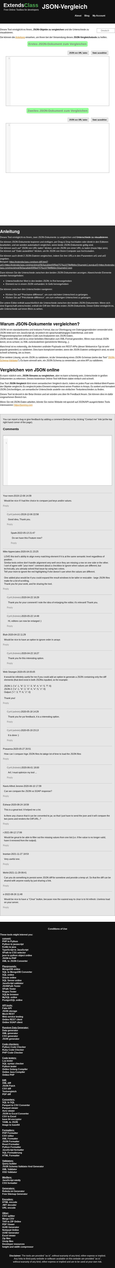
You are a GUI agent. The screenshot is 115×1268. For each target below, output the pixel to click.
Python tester (9, 1066)
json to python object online (17, 955)
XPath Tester (9, 989)
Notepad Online (10, 1230)
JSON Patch (8, 1086)
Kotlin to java (9, 947)
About (78, 15)
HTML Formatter (10, 1155)
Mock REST (8, 1014)
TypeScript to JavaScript (15, 950)
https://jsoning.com (23, 405)
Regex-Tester (9, 991)
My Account (99, 15)
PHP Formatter (10, 1133)
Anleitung (20, 37)
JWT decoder (9, 1205)
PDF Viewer (8, 1224)
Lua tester (7, 1061)
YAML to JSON (10, 1122)
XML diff (6, 1083)
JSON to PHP (9, 958)
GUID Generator (10, 1227)
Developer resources (13, 1244)
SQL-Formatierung (12, 1153)
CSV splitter (8, 1216)
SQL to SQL (8, 1102)
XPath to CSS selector (14, 952)
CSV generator (10, 1036)
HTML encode (9, 1202)
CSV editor (8, 1136)
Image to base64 (11, 1125)
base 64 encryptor (11, 1119)
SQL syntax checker (13, 1063)
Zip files (6, 1238)
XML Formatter (10, 1138)
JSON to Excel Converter (15, 1113)
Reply (6, 506)
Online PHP (8, 1075)
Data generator (10, 1030)
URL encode (9, 1208)
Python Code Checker (14, 1047)
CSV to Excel (9, 1116)
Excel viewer (9, 1235)
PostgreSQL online (12, 1000)
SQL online (8, 975)
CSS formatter (9, 1183)
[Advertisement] (57, 200)
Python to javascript (13, 944)
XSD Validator (9, 1172)
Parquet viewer (10, 1108)
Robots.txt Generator (13, 1191)
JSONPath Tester (11, 986)
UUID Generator (10, 1233)
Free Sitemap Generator (14, 1194)
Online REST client (12, 1019)
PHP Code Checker (12, 1052)
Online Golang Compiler (15, 1069)
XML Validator (9, 1169)
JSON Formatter (10, 1141)
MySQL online (9, 997)
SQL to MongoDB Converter (17, 972)
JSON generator (10, 1039)
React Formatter (10, 1144)
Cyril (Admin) (14, 597)
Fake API (7, 1008)
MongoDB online (11, 969)
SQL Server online (12, 980)
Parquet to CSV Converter (16, 1105)
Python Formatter (11, 1147)
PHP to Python (10, 941)
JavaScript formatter (13, 1150)
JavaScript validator (12, 983)
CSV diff (6, 1088)
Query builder (9, 1163)
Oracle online (9, 977)
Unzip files (7, 1241)
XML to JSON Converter (15, 961)
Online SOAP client (12, 1022)
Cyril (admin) (13, 514)
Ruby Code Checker (13, 1050)
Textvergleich (9, 1091)
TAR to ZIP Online (11, 1221)
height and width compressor (17, 1247)
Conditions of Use (57, 929)
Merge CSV (8, 1219)
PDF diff (6, 1094)
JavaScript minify (11, 1180)
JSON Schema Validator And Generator (23, 1166)
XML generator (10, 1033)
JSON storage (9, 1011)
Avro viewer (8, 1111)
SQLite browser (10, 994)
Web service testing (12, 1016)
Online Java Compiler (13, 1072)
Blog (86, 15)
